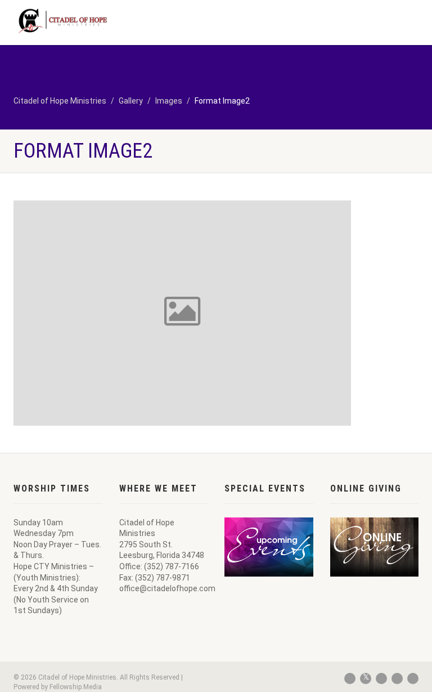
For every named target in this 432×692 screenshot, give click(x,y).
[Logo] (111, 20)
